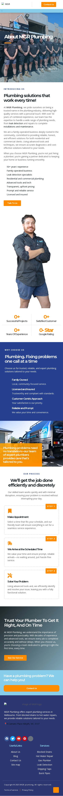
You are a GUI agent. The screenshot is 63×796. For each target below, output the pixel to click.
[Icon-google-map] (30, 738)
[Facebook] (6, 738)
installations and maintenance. (19, 126)
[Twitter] (12, 738)
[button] (2, 11)
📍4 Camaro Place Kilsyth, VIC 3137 (21, 723)
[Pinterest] (24, 738)
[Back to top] (56, 790)
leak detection (16, 123)
